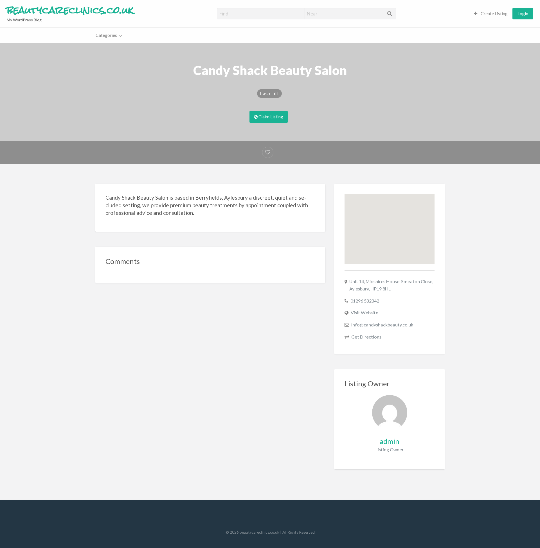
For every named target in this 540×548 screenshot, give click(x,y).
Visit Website (364, 312)
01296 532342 (364, 300)
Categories (106, 35)
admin (389, 441)
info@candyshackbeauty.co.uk (382, 324)
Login (523, 13)
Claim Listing (270, 116)
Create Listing (494, 13)
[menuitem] (490, 13)
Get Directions (366, 336)
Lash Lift (269, 93)
